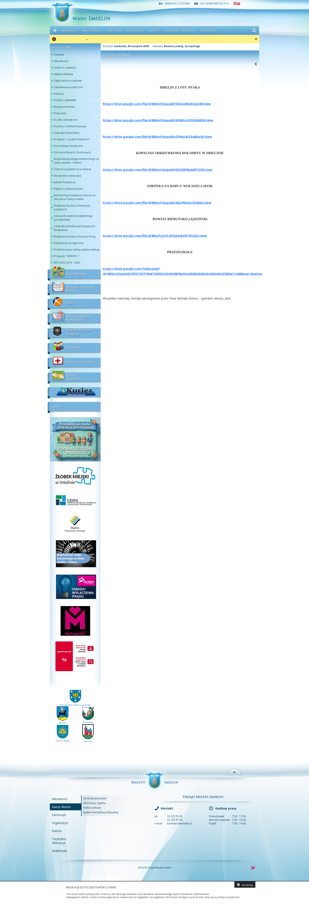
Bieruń (62, 722)
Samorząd (114, 30)
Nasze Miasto (92, 30)
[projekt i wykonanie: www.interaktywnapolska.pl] (252, 868)
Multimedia (208, 30)
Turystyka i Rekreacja (179, 30)
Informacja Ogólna (94, 803)
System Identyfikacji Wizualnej (100, 812)
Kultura (154, 30)
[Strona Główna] (54, 30)
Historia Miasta (92, 807)
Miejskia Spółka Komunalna (74, 317)
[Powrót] (256, 64)
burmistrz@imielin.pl (179, 823)
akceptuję (247, 884)
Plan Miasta (74, 273)
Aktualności (69, 30)
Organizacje (135, 30)
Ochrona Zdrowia (74, 361)
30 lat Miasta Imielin (95, 798)
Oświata (74, 346)
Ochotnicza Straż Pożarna (74, 332)
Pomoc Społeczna (74, 376)
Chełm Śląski (62, 740)
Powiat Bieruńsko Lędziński (75, 704)
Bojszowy (88, 722)
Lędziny (88, 741)
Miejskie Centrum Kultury (74, 288)
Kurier (74, 391)
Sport (74, 302)
